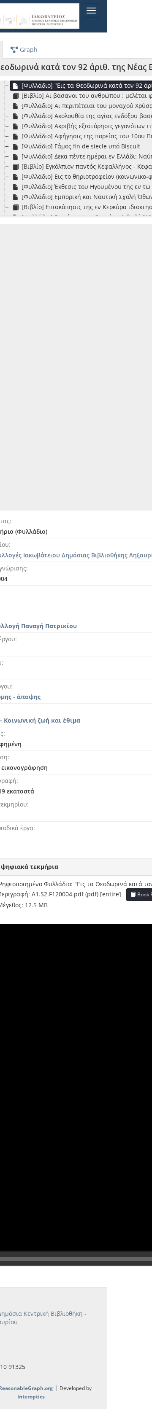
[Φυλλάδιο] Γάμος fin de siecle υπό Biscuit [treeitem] (81, 146)
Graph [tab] (28, 50)
